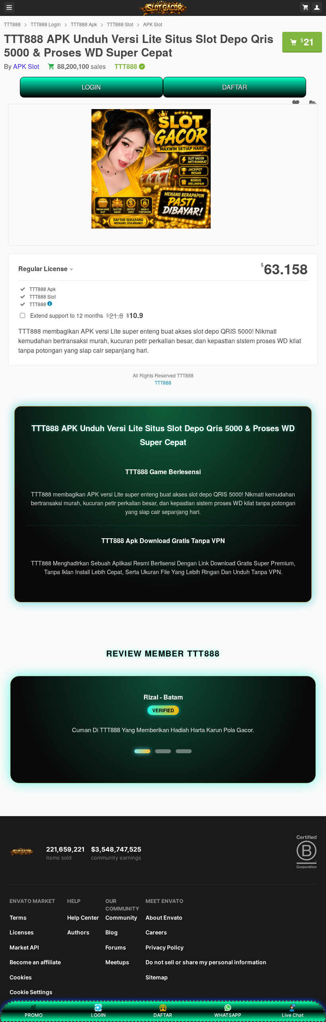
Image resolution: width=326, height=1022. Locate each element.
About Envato (164, 917)
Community (121, 917)
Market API (24, 947)
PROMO (34, 1015)
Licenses (22, 932)
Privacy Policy (165, 947)
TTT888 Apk (84, 24)
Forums (115, 947)
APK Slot (152, 24)
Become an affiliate (35, 962)
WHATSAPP (227, 1015)
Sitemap (157, 977)
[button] (142, 751)
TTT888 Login (46, 24)
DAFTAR (234, 87)
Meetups (117, 962)
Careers (156, 932)
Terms (18, 917)
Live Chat (292, 1015)
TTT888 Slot (120, 24)
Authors (78, 932)
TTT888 (12, 24)
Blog (111, 932)
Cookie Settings (31, 992)
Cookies (21, 977)
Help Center (83, 917)
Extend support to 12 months (86, 315)
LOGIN (91, 87)
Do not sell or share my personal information (206, 962)
